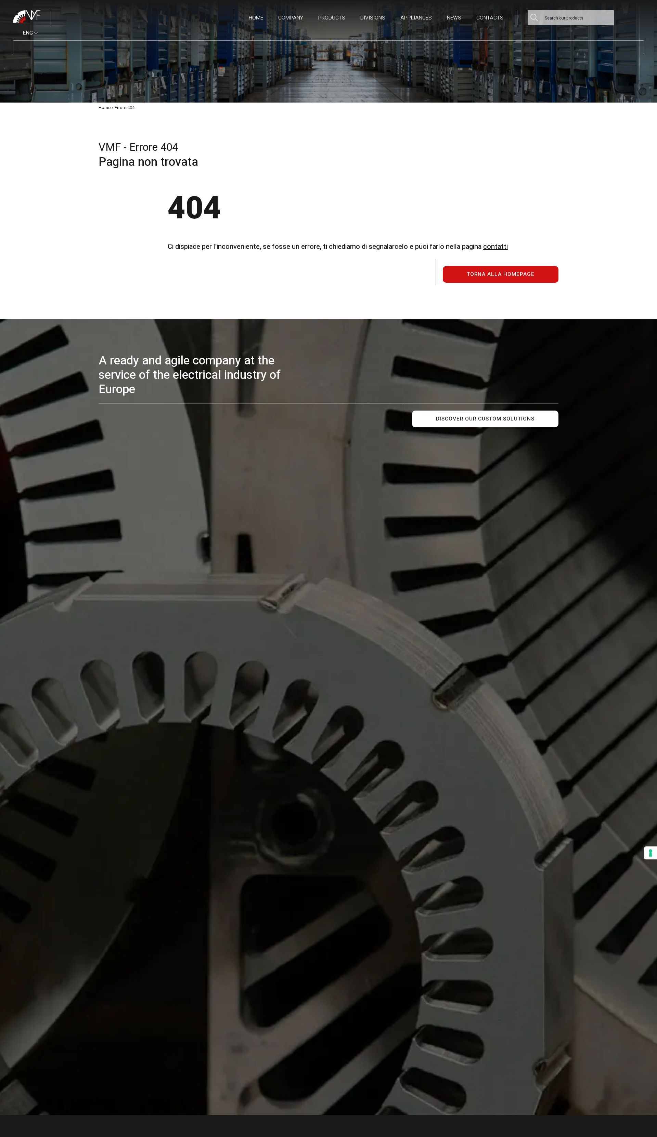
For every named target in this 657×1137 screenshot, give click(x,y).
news (454, 18)
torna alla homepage (500, 274)
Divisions (372, 18)
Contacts (489, 18)
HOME (256, 18)
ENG (28, 33)
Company (290, 18)
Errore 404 (124, 107)
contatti (495, 247)
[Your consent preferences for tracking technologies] (650, 852)
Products (331, 18)
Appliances (416, 18)
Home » (106, 107)
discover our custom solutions (485, 419)
